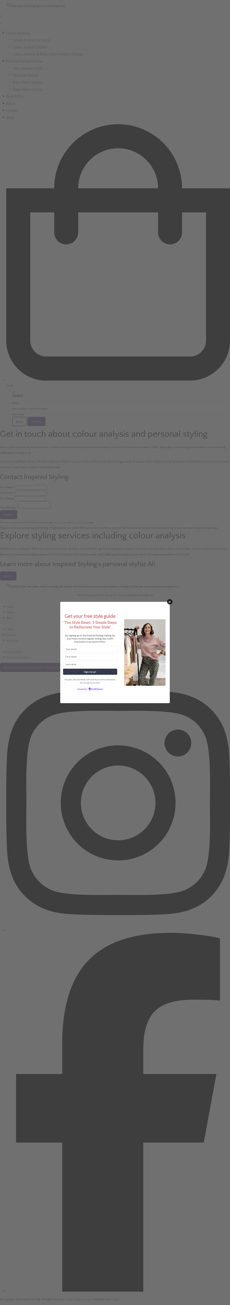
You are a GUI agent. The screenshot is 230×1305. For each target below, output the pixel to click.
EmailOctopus (96, 689)
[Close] (169, 602)
